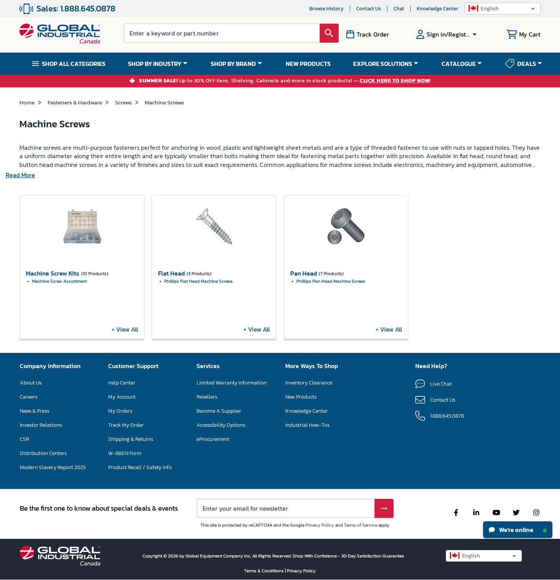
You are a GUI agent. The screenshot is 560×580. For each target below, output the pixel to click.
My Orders (120, 411)
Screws (123, 102)
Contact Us (368, 8)
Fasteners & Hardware (75, 102)
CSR (24, 439)
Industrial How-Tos (307, 425)
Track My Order (126, 425)
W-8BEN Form (124, 453)
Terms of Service (360, 525)
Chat (399, 8)
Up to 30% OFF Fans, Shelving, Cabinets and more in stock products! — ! (285, 81)
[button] (502, 8)
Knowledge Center (437, 8)
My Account (122, 397)
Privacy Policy (320, 525)
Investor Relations (41, 425)
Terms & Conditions (264, 570)
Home (27, 102)
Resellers (207, 397)
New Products (301, 397)
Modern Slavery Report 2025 (53, 467)
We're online (515, 529)
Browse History (326, 8)
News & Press (34, 411)
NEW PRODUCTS (308, 63)
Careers (28, 397)
